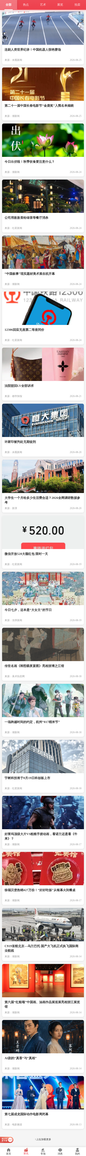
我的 (77, 1153)
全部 (8, 4)
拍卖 (77, 4)
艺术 (43, 4)
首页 (8, 1153)
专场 (43, 1153)
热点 (26, 4)
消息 (60, 1153)
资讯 (25, 1153)
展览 (60, 4)
